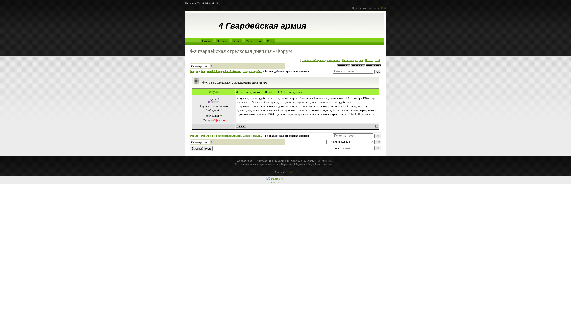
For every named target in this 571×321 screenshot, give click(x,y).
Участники (333, 60)
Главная (207, 41)
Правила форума (352, 60)
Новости (222, 41)
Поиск (369, 60)
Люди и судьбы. (252, 71)
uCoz (292, 172)
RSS (383, 8)
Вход (270, 41)
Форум (237, 41)
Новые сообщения (313, 60)
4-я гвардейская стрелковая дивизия (287, 71)
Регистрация (254, 41)
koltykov (214, 92)
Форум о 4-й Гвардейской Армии (221, 71)
